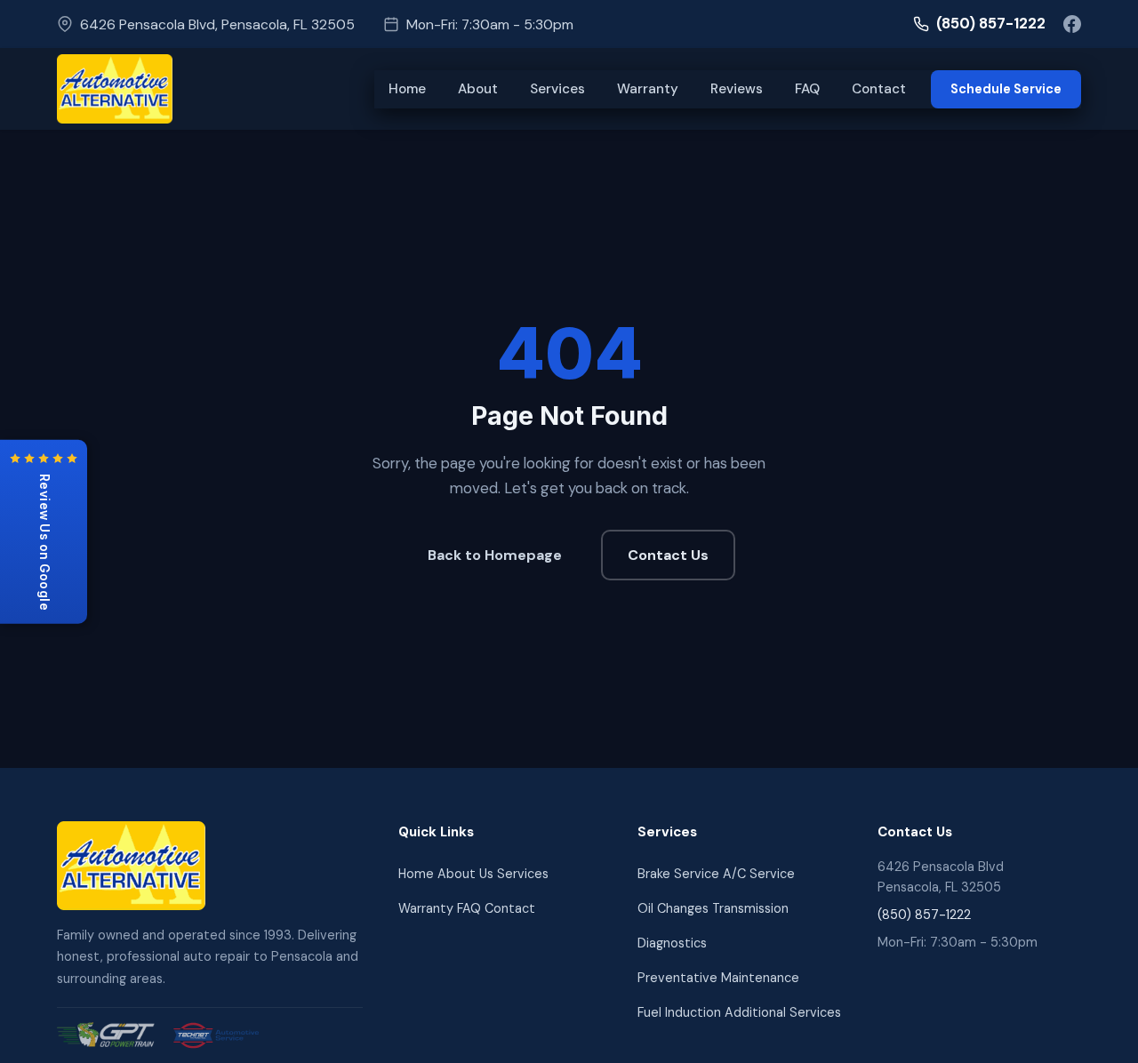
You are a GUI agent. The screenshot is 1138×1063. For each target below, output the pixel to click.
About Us (465, 874)
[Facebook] (1072, 24)
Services (557, 89)
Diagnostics (672, 943)
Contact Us (668, 555)
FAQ (807, 89)
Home (407, 89)
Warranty (647, 89)
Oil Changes (673, 908)
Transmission (750, 908)
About (478, 89)
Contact (879, 89)
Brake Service (678, 874)
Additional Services (783, 1012)
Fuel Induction (679, 1012)
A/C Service (759, 874)
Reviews (736, 89)
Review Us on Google (44, 542)
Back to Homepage (495, 555)
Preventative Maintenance (718, 978)
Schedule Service (1006, 89)
